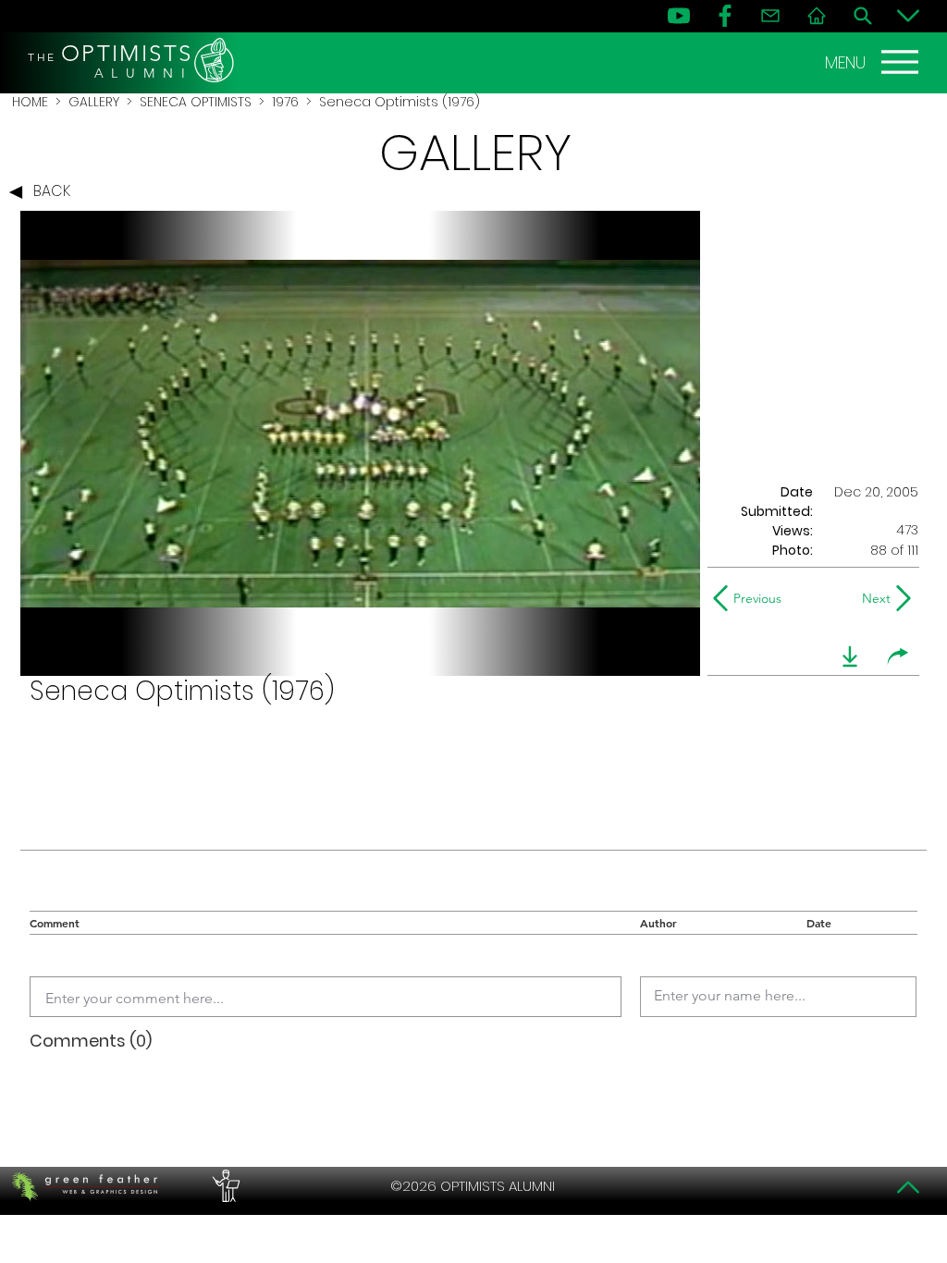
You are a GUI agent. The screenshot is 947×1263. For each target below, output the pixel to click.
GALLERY (93, 101)
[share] (897, 656)
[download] (849, 656)
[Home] (816, 16)
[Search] (863, 16)
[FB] (725, 16)
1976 (285, 101)
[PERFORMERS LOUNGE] (223, 1186)
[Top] (908, 1187)
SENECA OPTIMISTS (196, 101)
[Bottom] (908, 16)
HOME (30, 101)
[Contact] (770, 16)
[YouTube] (679, 16)
